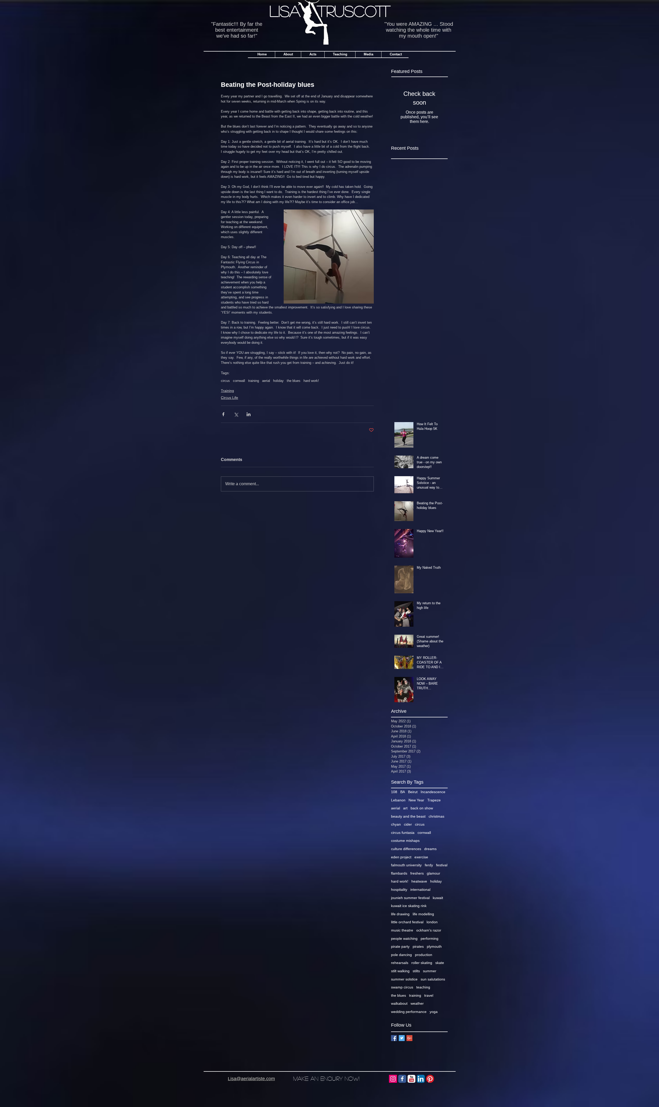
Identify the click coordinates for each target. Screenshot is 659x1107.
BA (402, 792)
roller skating (421, 963)
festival (441, 865)
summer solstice (404, 979)
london (432, 922)
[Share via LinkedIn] (248, 414)
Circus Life (229, 398)
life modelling (423, 914)
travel (428, 995)
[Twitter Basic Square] (402, 1038)
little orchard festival (407, 922)
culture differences (406, 849)
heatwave (419, 881)
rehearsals (399, 963)
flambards (399, 873)
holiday (278, 381)
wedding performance (409, 1012)
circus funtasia (402, 833)
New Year (416, 800)
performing (429, 938)
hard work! (311, 381)
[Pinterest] (430, 1079)
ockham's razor (428, 930)
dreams (430, 849)
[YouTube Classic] (411, 1079)
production (423, 955)
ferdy (429, 865)
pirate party (400, 946)
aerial (266, 381)
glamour (433, 873)
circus (225, 381)
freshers (417, 873)
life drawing (400, 914)
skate (439, 963)
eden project (401, 857)
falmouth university (406, 865)
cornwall (239, 381)
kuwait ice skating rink (409, 906)
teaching (423, 987)
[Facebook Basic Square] (394, 1038)
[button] (340, 54)
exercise (421, 857)
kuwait (438, 898)
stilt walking (400, 971)
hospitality (399, 889)
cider (408, 824)
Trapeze (434, 800)
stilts (416, 971)
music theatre (402, 930)
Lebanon (398, 800)
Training (227, 391)
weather (417, 1003)
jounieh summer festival (410, 898)
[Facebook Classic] (402, 1079)
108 (394, 792)
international (420, 889)
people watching (404, 938)
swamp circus (402, 987)
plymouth (434, 946)
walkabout (399, 1003)
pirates (418, 946)
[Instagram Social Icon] (393, 1079)
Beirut (413, 792)
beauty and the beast (408, 816)
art (405, 808)
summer (429, 971)
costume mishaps (405, 840)
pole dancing (401, 955)
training (253, 381)
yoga (434, 1012)
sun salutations (433, 979)
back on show (422, 808)
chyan (396, 824)
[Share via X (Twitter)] (235, 414)
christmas (436, 816)
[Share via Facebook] (223, 414)
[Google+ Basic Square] (409, 1038)
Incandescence (433, 792)
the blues (293, 381)
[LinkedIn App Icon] (421, 1079)
